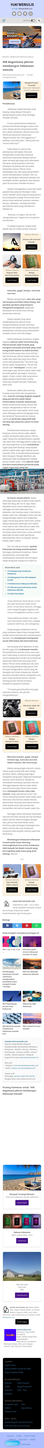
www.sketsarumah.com (28, 1057)
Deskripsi (8, 1393)
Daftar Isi (12, 1439)
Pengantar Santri (11, 1404)
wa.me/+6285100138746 (24, 1076)
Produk (19, 1436)
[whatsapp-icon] (30, 13)
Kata (23, 1404)
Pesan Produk (29, 1436)
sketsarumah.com (25, 8)
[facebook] (7, 925)
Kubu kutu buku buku (17, 1425)
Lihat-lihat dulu (22, 1295)
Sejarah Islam (10, 1365)
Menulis (22, 4)
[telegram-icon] (19, 13)
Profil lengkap (22, 1322)
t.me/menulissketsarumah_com (25, 1065)
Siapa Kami (23, 1439)
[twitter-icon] (13, 13)
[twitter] (17, 925)
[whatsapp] (36, 925)
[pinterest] (27, 925)
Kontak (32, 1439)
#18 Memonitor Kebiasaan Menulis (22, 584)
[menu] (5, 20)
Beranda (10, 1436)
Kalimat (8, 1408)
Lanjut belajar (14, 42)
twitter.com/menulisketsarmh (23, 1068)
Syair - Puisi (22, 1390)
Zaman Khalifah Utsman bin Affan (18, 1368)
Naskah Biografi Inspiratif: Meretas (19, 1422)
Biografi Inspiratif (24, 1386)
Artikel (7, 1386)
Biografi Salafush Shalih (14, 1372)
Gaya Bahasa (26, 1408)
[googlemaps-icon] (24, 13)
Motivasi (8, 1383)
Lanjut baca (31, 95)
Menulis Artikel (10, 1411)
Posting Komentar (9, 77)
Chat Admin (13, 1443)
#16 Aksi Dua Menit (15, 594)
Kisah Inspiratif (23, 1383)
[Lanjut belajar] (8, 51)
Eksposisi (8, 1390)
